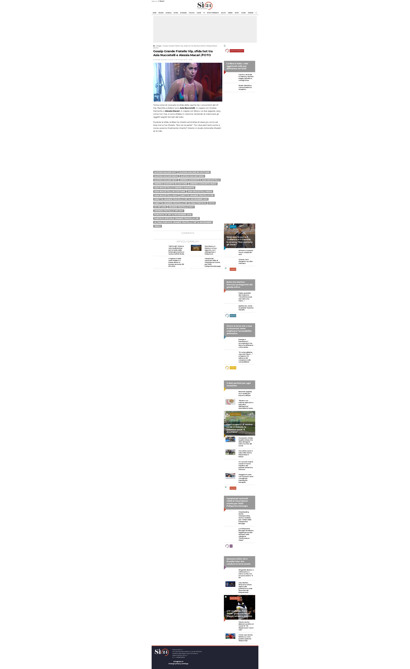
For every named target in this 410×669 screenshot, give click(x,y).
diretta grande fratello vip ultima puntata (180, 203)
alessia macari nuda (166, 176)
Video (157, 226)
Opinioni (250, 13)
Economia (183, 13)
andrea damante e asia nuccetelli (200, 180)
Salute (223, 13)
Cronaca (168, 13)
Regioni (160, 13)
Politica (192, 13)
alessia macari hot (165, 172)
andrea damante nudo (203, 184)
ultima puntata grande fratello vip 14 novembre (183, 222)
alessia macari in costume (194, 172)
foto (212, 203)
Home (154, 13)
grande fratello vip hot (168, 211)
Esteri (176, 13)
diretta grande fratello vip (197, 195)
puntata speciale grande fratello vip (176, 218)
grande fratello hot (181, 207)
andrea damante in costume (170, 184)
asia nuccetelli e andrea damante (174, 188)
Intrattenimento (213, 13)
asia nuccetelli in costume (169, 191)
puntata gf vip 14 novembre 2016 (172, 214)
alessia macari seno (192, 176)
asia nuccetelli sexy (166, 195)
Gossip (199, 13)
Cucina (243, 13)
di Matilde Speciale (160, 59)
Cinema (230, 13)
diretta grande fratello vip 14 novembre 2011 (180, 199)
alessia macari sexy (165, 180)
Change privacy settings (178, 664)
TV (204, 13)
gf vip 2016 (160, 207)
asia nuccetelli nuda (200, 191)
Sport (237, 13)
